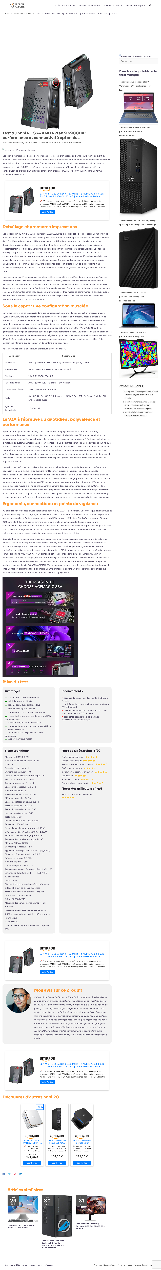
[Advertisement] (80, 35)
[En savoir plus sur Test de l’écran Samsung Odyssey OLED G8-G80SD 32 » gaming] (91, 1207)
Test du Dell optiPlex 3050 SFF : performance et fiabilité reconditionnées (134, 131)
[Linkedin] (20, 1173)
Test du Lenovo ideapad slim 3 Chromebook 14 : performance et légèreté (135, 86)
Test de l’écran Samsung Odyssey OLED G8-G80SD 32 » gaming (90, 1226)
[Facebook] (4, 1173)
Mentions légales (125, 1265)
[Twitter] (9, 1173)
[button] (150, 5)
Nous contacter (110, 1265)
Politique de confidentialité (145, 1265)
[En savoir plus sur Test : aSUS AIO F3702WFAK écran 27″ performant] (23, 1208)
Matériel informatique (71, 142)
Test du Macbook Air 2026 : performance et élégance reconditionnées (132, 297)
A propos (98, 1265)
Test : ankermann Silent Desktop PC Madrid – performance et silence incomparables (53, 1244)
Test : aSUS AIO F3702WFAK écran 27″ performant (21, 1226)
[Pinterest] (15, 1173)
